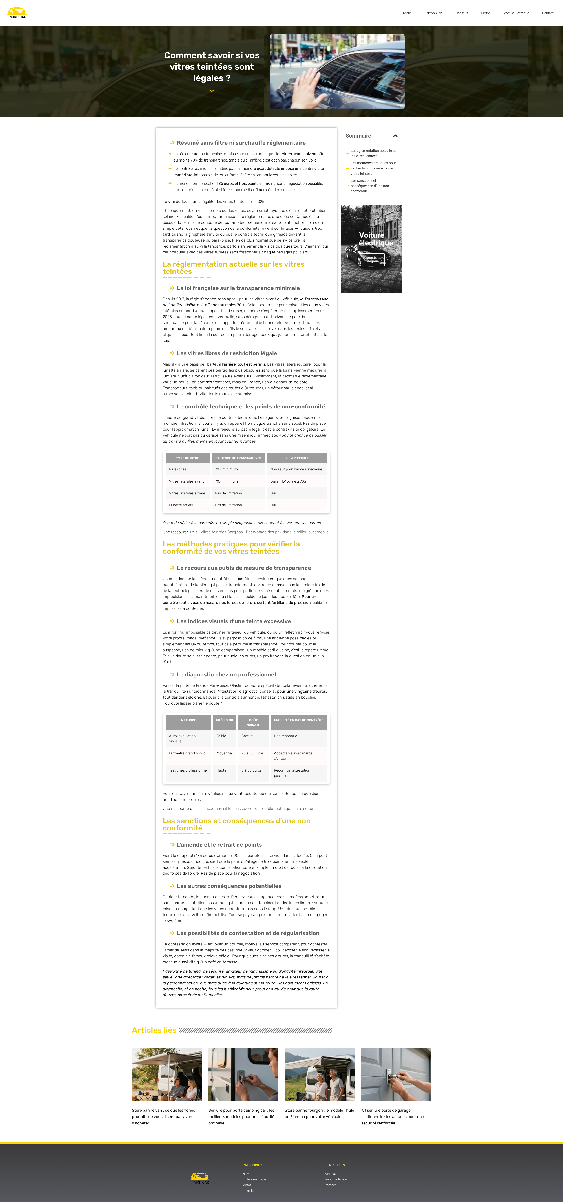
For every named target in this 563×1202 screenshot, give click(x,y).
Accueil (408, 13)
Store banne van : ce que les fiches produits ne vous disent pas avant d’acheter (163, 1117)
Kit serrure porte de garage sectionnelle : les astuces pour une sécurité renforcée (392, 1117)
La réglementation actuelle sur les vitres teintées (374, 153)
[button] (395, 135)
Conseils (461, 13)
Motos (485, 13)
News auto (434, 13)
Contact (548, 13)
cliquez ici (172, 334)
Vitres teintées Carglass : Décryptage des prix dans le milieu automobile (265, 532)
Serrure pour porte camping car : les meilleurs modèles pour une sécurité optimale (241, 1117)
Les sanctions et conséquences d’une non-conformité (370, 185)
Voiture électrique (516, 13)
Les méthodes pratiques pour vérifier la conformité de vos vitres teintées (373, 168)
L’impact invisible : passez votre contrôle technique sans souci (257, 808)
